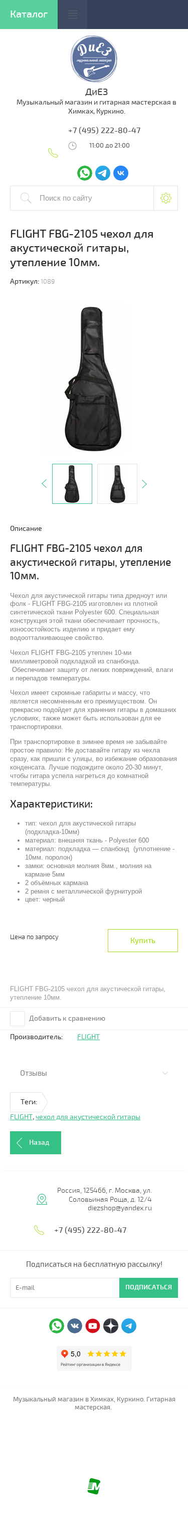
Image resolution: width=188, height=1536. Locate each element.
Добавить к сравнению (66, 1018)
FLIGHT (88, 1037)
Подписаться (148, 1287)
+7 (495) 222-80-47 (104, 131)
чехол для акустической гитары (88, 1117)
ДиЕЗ (96, 92)
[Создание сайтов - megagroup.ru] (94, 1492)
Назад (39, 1142)
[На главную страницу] (94, 82)
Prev (44, 483)
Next (144, 483)
